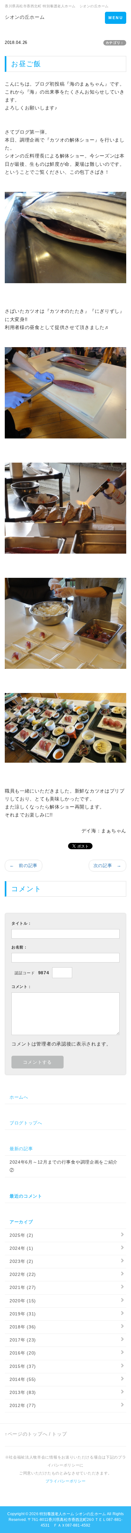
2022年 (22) (23, 1274)
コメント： (21, 986)
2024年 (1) (21, 1248)
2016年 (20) (23, 1352)
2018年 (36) (23, 1326)
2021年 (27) (23, 1287)
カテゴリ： (115, 43)
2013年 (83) (23, 1392)
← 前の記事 (24, 865)
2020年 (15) (23, 1300)
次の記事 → (107, 865)
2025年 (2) (21, 1235)
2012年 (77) (23, 1405)
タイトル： (21, 923)
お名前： (19, 947)
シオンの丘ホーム (25, 17)
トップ (59, 1434)
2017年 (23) (23, 1339)
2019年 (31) (23, 1313)
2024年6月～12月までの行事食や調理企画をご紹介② (64, 1165)
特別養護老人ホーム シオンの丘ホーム (72, 1514)
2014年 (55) (23, 1379)
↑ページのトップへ (26, 1434)
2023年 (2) (21, 1261)
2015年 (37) (23, 1366)
